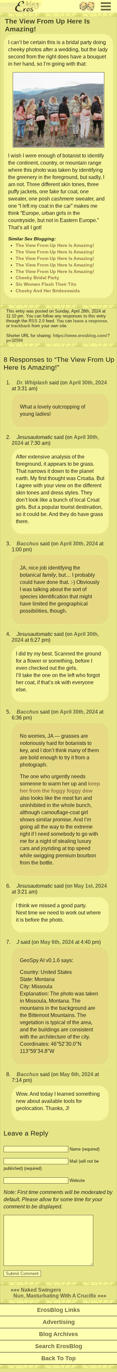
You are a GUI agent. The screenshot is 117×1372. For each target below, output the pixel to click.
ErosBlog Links (58, 1310)
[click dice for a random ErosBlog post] (89, 11)
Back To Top (58, 1358)
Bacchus (28, 543)
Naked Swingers (41, 1290)
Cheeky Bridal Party (37, 277)
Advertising (59, 1322)
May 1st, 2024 (90, 886)
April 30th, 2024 (88, 382)
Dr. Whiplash (32, 382)
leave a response (90, 320)
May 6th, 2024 (57, 942)
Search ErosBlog (58, 1346)
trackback (20, 325)
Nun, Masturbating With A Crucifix (54, 1296)
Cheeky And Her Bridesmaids (48, 290)
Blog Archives (58, 1334)
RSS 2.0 (37, 320)
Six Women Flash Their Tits (46, 284)
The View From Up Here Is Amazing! (55, 245)
